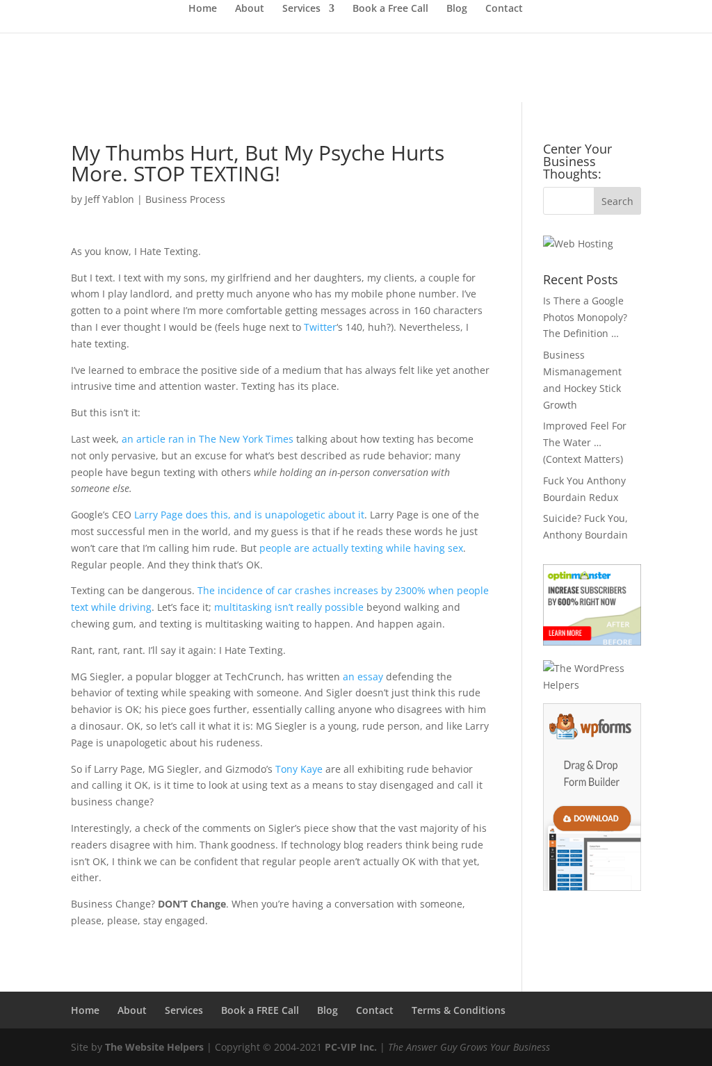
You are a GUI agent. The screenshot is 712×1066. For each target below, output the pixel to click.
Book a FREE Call (260, 1010)
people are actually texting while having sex (361, 548)
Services (301, 9)
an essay (363, 676)
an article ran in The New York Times (207, 438)
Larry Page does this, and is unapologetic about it (249, 514)
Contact (504, 9)
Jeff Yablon (109, 199)
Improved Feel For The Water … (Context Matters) (584, 442)
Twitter (320, 327)
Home (202, 9)
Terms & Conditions (458, 1010)
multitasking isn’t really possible (289, 607)
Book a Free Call (390, 9)
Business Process (185, 199)
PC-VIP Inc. (351, 1046)
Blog (456, 9)
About (249, 9)
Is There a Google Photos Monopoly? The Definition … (585, 317)
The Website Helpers (154, 1046)
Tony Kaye (299, 769)
